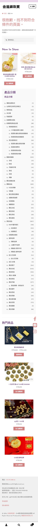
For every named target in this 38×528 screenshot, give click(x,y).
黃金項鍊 (11, 309)
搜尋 (19, 525)
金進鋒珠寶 (10, 513)
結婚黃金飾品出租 (12, 123)
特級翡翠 (9, 116)
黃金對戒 (11, 272)
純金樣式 (14, 228)
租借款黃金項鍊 (16, 154)
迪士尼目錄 (14, 258)
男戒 (10, 171)
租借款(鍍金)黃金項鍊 (18, 143)
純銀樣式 (14, 231)
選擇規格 (19, 354)
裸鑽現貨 (11, 204)
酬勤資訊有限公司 (27, 515)
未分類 (9, 113)
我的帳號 (6, 525)
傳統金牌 (14, 241)
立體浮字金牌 (15, 245)
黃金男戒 (11, 292)
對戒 (10, 164)
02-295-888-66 (10, 480)
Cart (29, 523)
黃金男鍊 (11, 296)
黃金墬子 (11, 265)
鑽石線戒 (11, 218)
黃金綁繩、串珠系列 (17, 285)
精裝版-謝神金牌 (16, 252)
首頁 (5, 13)
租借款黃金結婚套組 (17, 137)
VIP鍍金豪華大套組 (17, 130)
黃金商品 (9, 221)
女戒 (10, 160)
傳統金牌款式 (11, 103)
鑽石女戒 (11, 208)
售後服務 (5, 501)
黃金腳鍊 (11, 306)
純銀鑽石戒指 (11, 120)
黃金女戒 (11, 269)
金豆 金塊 (12, 262)
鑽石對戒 (11, 211)
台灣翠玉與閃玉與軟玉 (14, 106)
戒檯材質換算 (13, 198)
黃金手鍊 (11, 282)
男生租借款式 (13, 140)
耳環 (10, 174)
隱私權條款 (5, 505)
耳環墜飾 (11, 201)
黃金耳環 (11, 302)
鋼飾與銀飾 (10, 157)
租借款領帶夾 (15, 147)
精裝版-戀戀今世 (16, 248)
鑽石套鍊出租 (11, 181)
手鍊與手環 (12, 167)
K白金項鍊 (12, 187)
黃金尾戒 (11, 279)
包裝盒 (11, 191)
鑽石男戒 (11, 214)
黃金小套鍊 (12, 275)
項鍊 (10, 177)
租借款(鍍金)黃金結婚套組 (19, 133)
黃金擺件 (11, 289)
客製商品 (9, 110)
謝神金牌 (11, 238)
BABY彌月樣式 (13, 225)
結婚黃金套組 (13, 235)
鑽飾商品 (9, 184)
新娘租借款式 (13, 127)
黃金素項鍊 (12, 299)
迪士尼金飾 (12, 255)
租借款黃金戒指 (16, 150)
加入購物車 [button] (9, 83)
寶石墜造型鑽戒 (14, 194)
